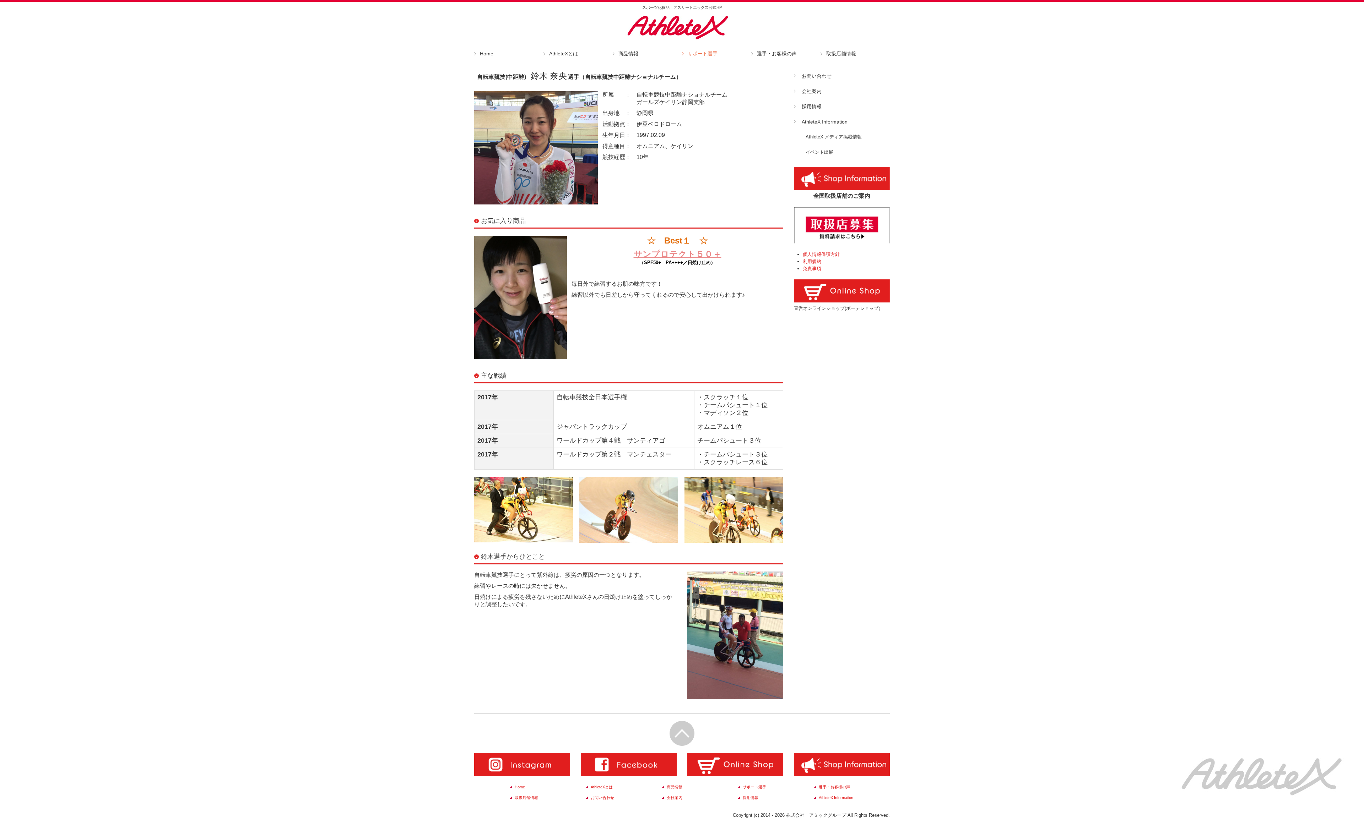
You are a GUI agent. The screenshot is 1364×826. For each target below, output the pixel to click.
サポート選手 (703, 53)
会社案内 (812, 91)
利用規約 (812, 261)
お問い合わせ (817, 76)
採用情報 (812, 106)
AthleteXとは (563, 53)
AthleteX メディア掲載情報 (834, 137)
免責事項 (812, 268)
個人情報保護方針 (821, 254)
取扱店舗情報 (841, 53)
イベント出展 (819, 152)
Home (486, 53)
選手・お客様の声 (777, 53)
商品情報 (628, 53)
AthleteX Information (825, 122)
